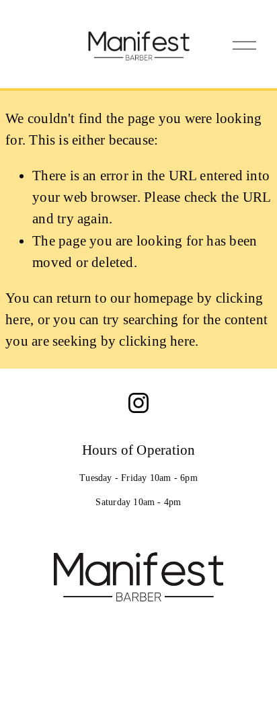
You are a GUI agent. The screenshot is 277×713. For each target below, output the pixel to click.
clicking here (157, 341)
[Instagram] (138, 403)
